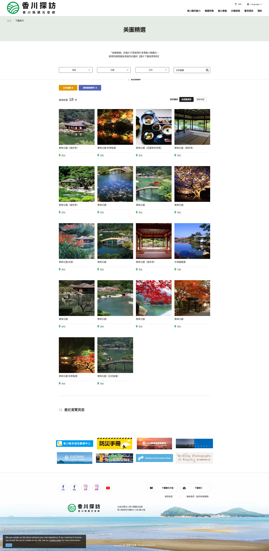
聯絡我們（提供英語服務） (198, 496)
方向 (151, 70)
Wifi (239, 4)
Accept (9, 545)
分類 (112, 70)
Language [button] (255, 4)
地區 (74, 70)
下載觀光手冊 (167, 488)
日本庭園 (67, 88)
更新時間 (200, 99)
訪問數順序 (186, 99)
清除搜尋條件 (89, 88)
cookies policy (55, 540)
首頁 (9, 20)
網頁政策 (169, 496)
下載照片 (19, 20)
